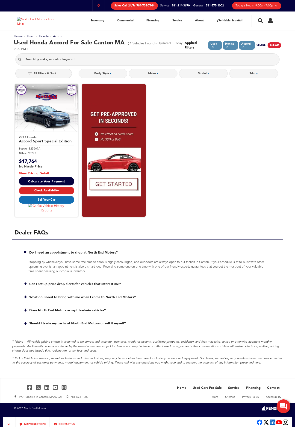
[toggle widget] (283, 406)
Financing (152, 20)
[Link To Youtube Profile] (279, 424)
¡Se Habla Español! (230, 20)
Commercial (125, 20)
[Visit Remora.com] (271, 409)
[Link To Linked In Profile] (47, 387)
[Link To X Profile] (38, 387)
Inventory (97, 20)
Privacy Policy (250, 397)
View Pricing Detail (34, 173)
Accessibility (273, 397)
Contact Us (66, 424)
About (199, 20)
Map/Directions (35, 424)
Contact (273, 387)
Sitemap (230, 397)
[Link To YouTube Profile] (56, 387)
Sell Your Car (46, 199)
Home (181, 387)
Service (177, 20)
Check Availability (46, 190)
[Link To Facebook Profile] (30, 387)
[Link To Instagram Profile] (64, 387)
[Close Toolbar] (9, 422)
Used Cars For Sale (207, 387)
